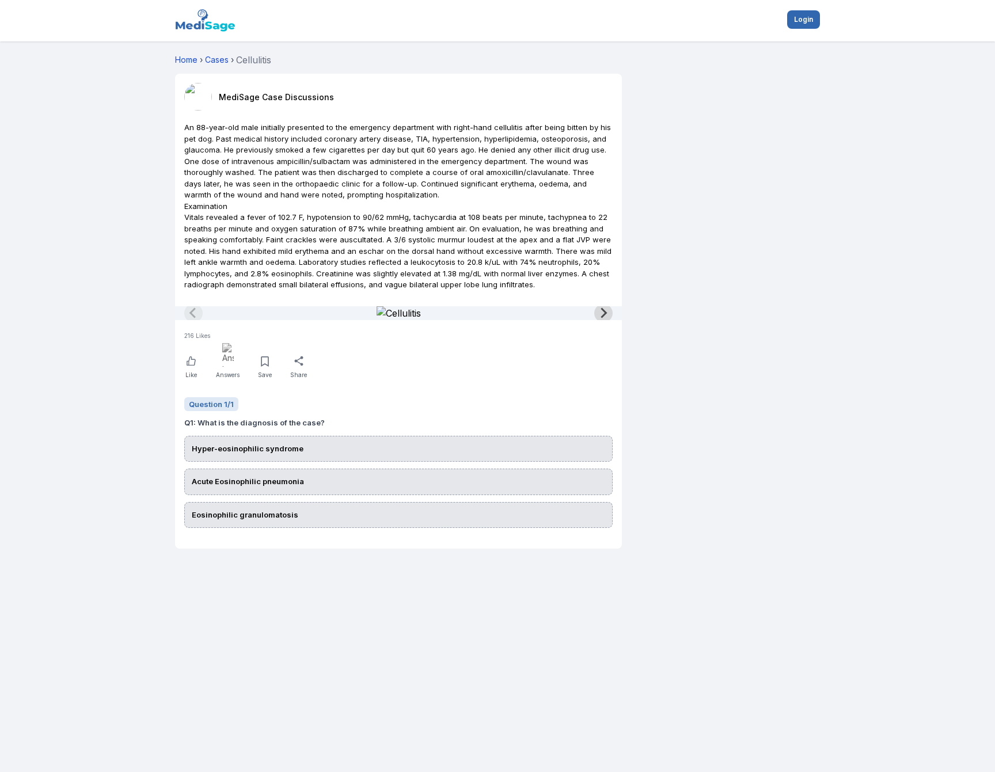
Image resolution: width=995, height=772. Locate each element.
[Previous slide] (193, 313)
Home (186, 59)
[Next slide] (603, 313)
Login (803, 19)
